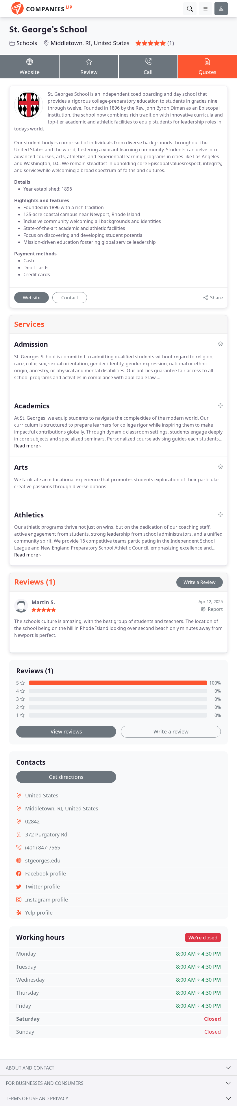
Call (148, 72)
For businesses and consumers (45, 1083)
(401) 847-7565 (42, 847)
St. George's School (48, 29)
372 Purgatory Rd (46, 834)
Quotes (207, 72)
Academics (31, 406)
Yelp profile (39, 912)
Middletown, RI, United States (90, 43)
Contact (69, 297)
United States (41, 795)
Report (215, 609)
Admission (31, 344)
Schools (26, 43)
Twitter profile (42, 886)
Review (88, 72)
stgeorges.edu (42, 860)
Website (30, 72)
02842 (32, 821)
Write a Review (200, 582)
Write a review (170, 731)
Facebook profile (45, 873)
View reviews (66, 731)
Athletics (29, 515)
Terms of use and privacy (37, 1098)
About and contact (30, 1068)
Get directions (66, 776)
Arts (21, 467)
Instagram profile (46, 899)
